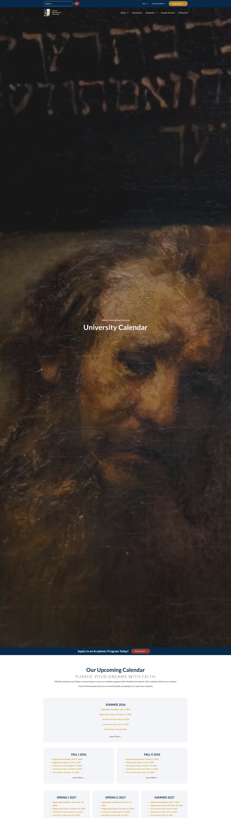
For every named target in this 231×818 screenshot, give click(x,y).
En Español (183, 13)
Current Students (158, 4)
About (123, 13)
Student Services (168, 13)
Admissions (137, 13)
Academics (150, 13)
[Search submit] (76, 4)
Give (144, 4)
